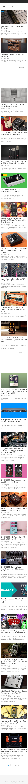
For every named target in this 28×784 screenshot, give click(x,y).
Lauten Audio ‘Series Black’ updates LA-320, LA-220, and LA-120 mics (13, 162)
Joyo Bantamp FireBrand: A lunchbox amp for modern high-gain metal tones (14, 750)
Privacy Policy (12, 781)
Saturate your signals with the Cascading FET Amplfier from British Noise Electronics (13, 220)
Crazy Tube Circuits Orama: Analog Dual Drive (13, 55)
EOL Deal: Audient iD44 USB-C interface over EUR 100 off (12, 190)
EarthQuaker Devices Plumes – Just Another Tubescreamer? (13, 722)
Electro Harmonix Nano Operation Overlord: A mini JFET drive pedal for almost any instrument (14, 661)
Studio (5, 30)
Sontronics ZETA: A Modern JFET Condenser (12, 27)
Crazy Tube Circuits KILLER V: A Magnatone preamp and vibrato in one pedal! (14, 601)
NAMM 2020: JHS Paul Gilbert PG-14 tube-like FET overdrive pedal (14, 538)
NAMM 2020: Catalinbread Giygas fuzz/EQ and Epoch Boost (13, 481)
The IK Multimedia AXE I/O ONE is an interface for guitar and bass (14, 133)
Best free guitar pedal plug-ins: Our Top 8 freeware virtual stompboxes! (13, 632)
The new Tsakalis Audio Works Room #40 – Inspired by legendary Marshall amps (14, 340)
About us (6, 781)
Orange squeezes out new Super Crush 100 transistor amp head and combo (13, 309)
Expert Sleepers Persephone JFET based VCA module (13, 280)
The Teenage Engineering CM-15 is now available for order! (13, 105)
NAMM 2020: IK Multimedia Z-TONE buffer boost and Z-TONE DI (14, 509)
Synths (8, 224)
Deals (11, 193)
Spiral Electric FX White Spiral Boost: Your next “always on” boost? (14, 692)
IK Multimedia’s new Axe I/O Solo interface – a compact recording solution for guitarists (12, 450)
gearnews (8, 1)
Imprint (18, 781)
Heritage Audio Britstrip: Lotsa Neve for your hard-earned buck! (13, 420)
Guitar (8, 58)
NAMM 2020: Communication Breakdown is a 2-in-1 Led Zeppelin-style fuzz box (13, 569)
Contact (22, 781)
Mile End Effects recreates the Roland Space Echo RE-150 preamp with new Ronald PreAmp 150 (14, 391)
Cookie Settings (14, 782)
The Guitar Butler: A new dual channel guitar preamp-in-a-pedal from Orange (14, 250)
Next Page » (17, 765)
